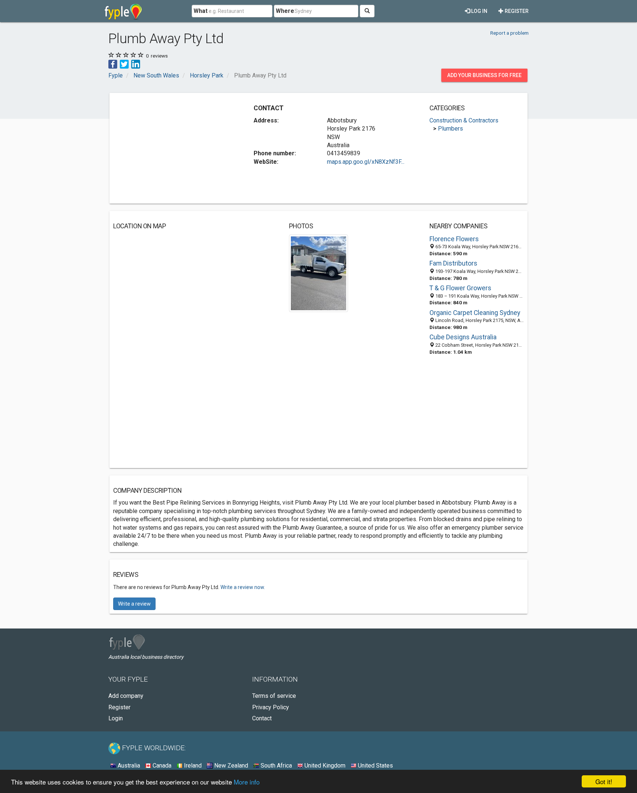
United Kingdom (324, 765)
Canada (161, 765)
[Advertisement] (175, 148)
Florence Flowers (454, 239)
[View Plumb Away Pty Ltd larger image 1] (318, 272)
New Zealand (230, 765)
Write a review (134, 604)
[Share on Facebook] (112, 63)
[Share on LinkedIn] (135, 63)
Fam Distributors (453, 263)
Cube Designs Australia (463, 337)
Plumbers (450, 128)
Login (115, 718)
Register (516, 11)
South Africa (275, 765)
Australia (128, 765)
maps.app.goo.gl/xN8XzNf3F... (365, 161)
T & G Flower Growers (460, 288)
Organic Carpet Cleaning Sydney (474, 312)
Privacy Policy (270, 707)
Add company (125, 695)
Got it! (603, 781)
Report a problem (509, 33)
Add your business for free (484, 75)
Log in (478, 11)
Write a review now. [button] (242, 587)
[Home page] (123, 11)
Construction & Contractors (463, 120)
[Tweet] (124, 63)
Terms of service (274, 695)
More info (247, 781)
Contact (262, 718)
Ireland (192, 765)
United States (374, 765)
